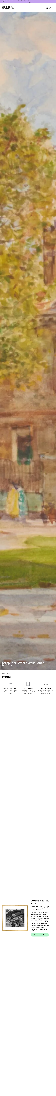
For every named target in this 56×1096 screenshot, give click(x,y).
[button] (47, 8)
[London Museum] (8, 7)
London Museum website (8, 1)
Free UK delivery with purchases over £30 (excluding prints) (28, 1)
